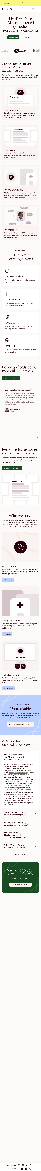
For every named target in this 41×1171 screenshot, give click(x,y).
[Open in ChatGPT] (19, 1165)
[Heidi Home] (7, 8)
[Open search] (33, 9)
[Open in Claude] (23, 1165)
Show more (19, 854)
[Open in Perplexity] (34, 1165)
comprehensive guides (14, 785)
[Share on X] (30, 1169)
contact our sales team (16, 794)
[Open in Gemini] (27, 1165)
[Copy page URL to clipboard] (18, 1169)
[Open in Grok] (30, 1165)
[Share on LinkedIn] (22, 1169)
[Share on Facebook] (26, 1169)
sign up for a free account (18, 773)
